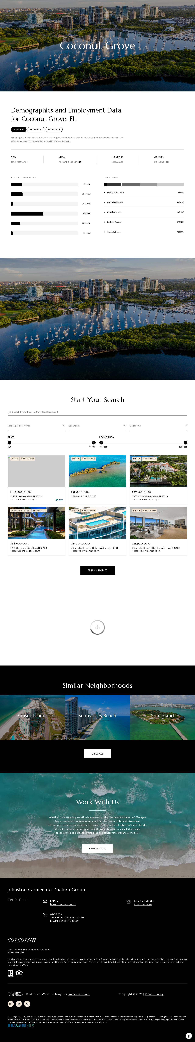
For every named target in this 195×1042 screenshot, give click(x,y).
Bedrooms (135, 425)
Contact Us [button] (97, 848)
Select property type (19, 425)
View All (97, 753)
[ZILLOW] (27, 1004)
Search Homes (97, 570)
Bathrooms (75, 425)
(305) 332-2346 (143, 904)
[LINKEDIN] (19, 1004)
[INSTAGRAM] (11, 1004)
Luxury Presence (79, 994)
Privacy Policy (154, 994)
